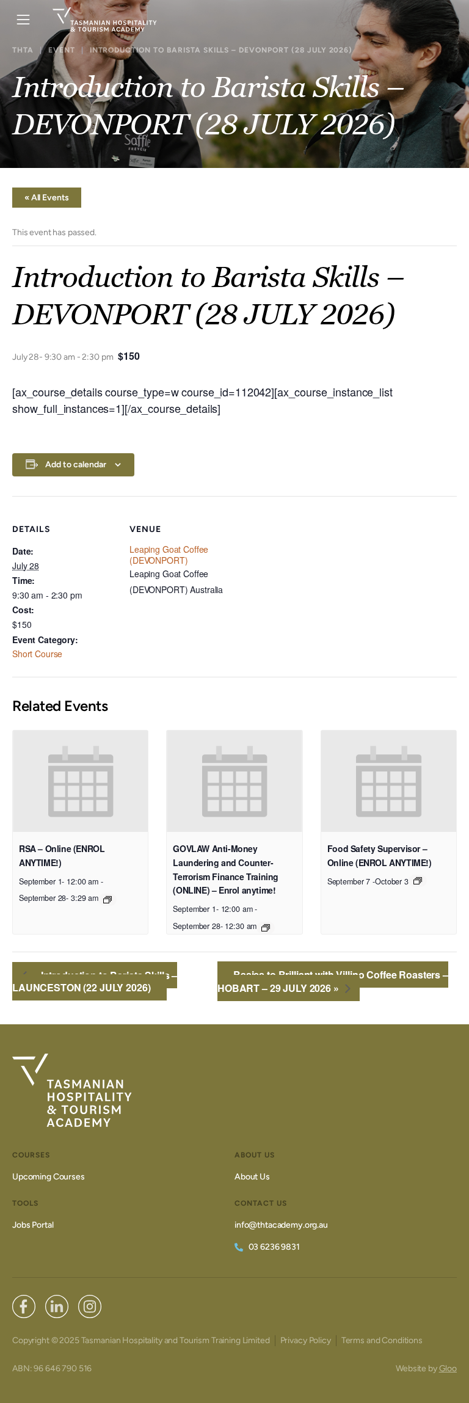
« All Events (46, 197)
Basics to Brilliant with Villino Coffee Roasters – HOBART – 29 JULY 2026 (332, 981)
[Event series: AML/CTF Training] (265, 927)
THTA (23, 50)
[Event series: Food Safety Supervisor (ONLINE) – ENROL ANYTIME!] (417, 880)
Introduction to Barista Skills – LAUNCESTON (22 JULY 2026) (94, 981)
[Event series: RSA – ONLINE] (107, 899)
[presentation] (80, 781)
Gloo (448, 1368)
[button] (23, 20)
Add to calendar (75, 464)
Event (61, 50)
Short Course (37, 653)
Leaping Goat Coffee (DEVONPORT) (168, 554)
